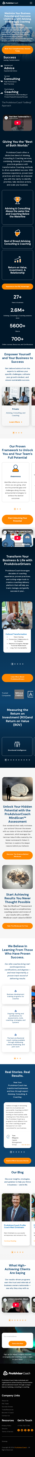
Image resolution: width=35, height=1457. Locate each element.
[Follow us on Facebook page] (18, 1430)
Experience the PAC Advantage (17, 286)
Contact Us (6, 1416)
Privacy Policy (6, 1426)
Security (5, 1429)
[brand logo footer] (16, 1373)
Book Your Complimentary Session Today (17, 50)
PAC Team (5, 1404)
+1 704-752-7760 (23, 1426)
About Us (5, 1401)
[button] (31, 3)
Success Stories (7, 1407)
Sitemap (4, 1441)
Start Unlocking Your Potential (17, 519)
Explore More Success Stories (17, 1161)
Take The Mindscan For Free (17, 926)
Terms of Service (7, 1432)
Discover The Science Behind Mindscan (17, 855)
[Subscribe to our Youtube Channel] (22, 1430)
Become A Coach (8, 1413)
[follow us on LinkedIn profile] (32, 1430)
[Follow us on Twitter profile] (29, 1430)
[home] (10, 3)
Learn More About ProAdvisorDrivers (17, 678)
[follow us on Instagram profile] (25, 1430)
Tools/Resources (7, 1410)
